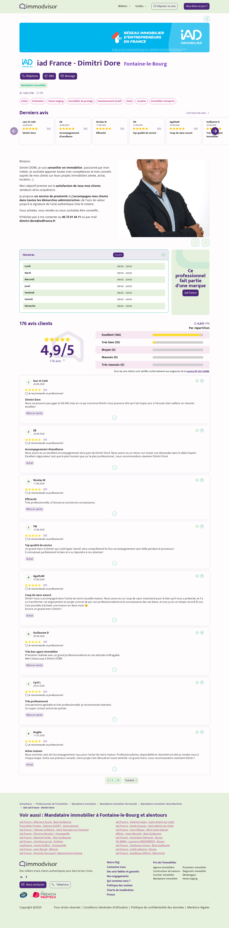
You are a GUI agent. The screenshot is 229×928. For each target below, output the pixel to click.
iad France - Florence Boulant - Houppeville (44, 833)
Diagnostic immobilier (194, 871)
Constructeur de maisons (166, 871)
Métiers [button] (122, 6)
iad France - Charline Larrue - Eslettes (41, 841)
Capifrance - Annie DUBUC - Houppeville (42, 845)
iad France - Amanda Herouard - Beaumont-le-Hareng (50, 853)
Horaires (28, 254)
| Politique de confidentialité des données (156, 907)
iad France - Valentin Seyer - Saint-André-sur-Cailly (145, 822)
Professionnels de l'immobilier (52, 804)
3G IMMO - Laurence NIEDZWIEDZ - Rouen (140, 841)
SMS (51, 76)
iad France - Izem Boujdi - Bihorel (38, 849)
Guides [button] (139, 6)
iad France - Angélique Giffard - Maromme (140, 853)
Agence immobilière (163, 867)
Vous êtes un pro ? (197, 6)
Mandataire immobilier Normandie (118, 804)
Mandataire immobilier (84, 804)
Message (70, 76)
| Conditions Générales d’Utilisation (104, 907)
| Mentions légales (197, 907)
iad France (190, 292)
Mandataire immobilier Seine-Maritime (161, 804)
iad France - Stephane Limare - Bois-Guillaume (143, 845)
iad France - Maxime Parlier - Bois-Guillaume (45, 837)
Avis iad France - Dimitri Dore (38, 808)
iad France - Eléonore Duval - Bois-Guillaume (45, 822)
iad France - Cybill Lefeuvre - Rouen (136, 849)
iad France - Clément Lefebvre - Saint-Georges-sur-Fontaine (54, 829)
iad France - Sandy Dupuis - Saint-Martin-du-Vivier (145, 826)
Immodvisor (25, 804)
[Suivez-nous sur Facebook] (26, 877)
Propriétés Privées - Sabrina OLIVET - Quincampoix (49, 826)
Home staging (190, 879)
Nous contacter (35, 884)
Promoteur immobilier (194, 867)
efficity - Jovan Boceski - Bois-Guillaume (138, 833)
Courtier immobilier (163, 875)
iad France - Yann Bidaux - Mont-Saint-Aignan (142, 829)
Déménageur (189, 875)
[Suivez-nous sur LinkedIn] (21, 877)
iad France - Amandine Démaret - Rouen (139, 837)
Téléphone (32, 76)
